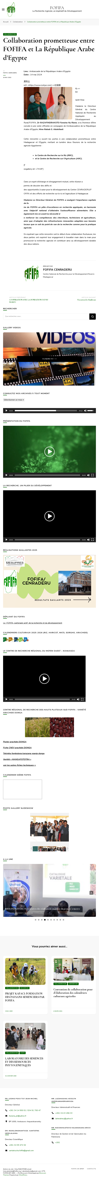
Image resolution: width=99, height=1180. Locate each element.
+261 (57, 1142)
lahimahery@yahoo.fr (64, 1118)
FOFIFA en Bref (77, 1169)
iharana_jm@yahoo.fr (17, 1116)
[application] (49, 410)
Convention (73, 984)
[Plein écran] (92, 475)
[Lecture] (6, 410)
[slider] (46, 410)
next (91, 893)
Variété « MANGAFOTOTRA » (17, 759)
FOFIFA (57, 7)
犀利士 (27, 81)
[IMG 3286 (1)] (61, 849)
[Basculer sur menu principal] (3, 9)
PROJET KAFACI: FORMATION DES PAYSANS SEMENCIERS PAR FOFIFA (24, 997)
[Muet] (85, 410)
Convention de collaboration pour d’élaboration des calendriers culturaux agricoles (73, 993)
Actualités (10, 913)
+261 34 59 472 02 (17, 1145)
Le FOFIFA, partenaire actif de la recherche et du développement (32, 623)
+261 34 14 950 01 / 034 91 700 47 (25, 1110)
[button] (49, 452)
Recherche (28, 913)
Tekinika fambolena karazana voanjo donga (23, 753)
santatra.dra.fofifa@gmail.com (21, 1150)
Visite (22, 1053)
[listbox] (49, 893)
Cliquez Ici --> (49, 359)
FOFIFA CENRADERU (10, 73)
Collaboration (10, 34)
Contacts (91, 1169)
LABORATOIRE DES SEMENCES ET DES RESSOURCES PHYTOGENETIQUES (24, 1062)
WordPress (23, 1175)
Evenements (19, 913)
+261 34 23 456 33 (63, 1113)
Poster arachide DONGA (14, 741)
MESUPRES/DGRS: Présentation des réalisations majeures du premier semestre (42, 908)
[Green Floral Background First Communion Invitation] (33, 848)
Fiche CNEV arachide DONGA (17, 747)
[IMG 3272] (42, 849)
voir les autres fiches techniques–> (19, 765)
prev (8, 893)
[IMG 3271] (52, 849)
